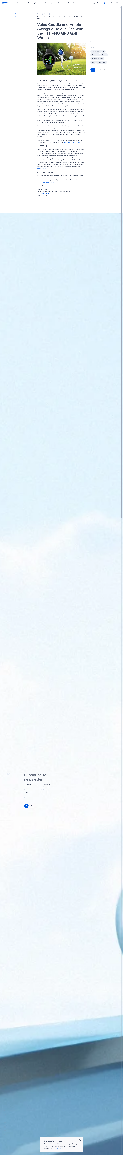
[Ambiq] (5, 3)
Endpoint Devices (97, 58)
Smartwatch (101, 62)
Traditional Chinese (74, 199)
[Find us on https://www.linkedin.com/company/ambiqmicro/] (5, 1114)
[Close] (80, 1140)
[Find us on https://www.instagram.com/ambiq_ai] (5, 1127)
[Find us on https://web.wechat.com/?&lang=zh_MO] (5, 1131)
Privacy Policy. (58, 1148)
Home (39, 14)
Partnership (95, 51)
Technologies (49, 3)
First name (27, 784)
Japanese (51, 199)
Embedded (95, 55)
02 (120, 39)
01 (120, 7)
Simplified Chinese (61, 199)
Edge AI (104, 55)
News (46, 14)
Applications (37, 3)
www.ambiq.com (42, 168)
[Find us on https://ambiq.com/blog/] (5, 1135)
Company (61, 3)
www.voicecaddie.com (47, 182)
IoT (93, 62)
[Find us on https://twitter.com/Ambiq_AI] (5, 1119)
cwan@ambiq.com (43, 193)
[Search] (94, 3)
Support (71, 3)
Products (20, 3)
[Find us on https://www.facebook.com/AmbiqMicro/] (5, 1110)
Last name (46, 784)
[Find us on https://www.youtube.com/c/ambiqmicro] (5, 1123)
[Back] (17, 15)
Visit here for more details (71, 142)
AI (28, 3)
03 (120, 213)
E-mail (26, 792)
